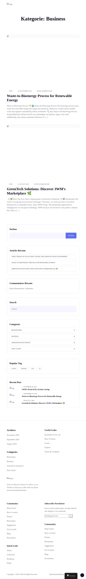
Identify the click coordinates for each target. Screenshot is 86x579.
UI (39, 368)
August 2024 (12, 444)
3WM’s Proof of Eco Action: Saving (35, 389)
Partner (9, 517)
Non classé (16, 349)
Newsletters (11, 538)
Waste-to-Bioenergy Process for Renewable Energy (33, 262)
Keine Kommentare (44, 91)
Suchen (13, 229)
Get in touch (11, 529)
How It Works (50, 439)
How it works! (12, 512)
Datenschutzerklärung (56, 574)
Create (47, 443)
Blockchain (17, 330)
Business (15, 336)
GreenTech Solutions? (21, 342)
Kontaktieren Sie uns (53, 435)
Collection (11, 555)
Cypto (14, 368)
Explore (48, 447)
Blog (8, 533)
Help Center (11, 508)
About (9, 550)
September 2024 (13, 439)
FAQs (9, 563)
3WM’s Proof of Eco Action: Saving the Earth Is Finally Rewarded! (39, 256)
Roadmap (10, 559)
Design (23, 368)
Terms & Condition (52, 452)
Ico (32, 368)
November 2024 (13, 435)
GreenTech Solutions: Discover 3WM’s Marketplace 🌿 (35, 269)
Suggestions (11, 525)
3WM (10, 91)
